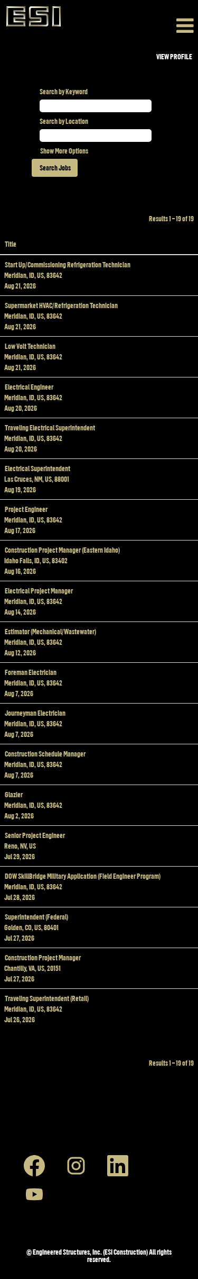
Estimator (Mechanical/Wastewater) (50, 631)
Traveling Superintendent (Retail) (47, 998)
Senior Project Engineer (35, 835)
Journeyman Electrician (35, 712)
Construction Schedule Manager (45, 753)
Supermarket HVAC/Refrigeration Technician (61, 305)
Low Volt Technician (30, 345)
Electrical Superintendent (37, 468)
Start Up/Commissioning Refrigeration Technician (67, 264)
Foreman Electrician (30, 672)
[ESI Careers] (33, 16)
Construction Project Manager (43, 957)
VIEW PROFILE (174, 56)
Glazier (14, 794)
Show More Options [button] (64, 150)
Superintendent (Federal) (36, 916)
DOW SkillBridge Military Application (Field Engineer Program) (83, 875)
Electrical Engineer (29, 386)
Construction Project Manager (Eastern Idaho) (62, 549)
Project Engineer (26, 509)
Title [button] (10, 243)
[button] (132, 25)
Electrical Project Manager (39, 590)
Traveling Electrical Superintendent (50, 427)
